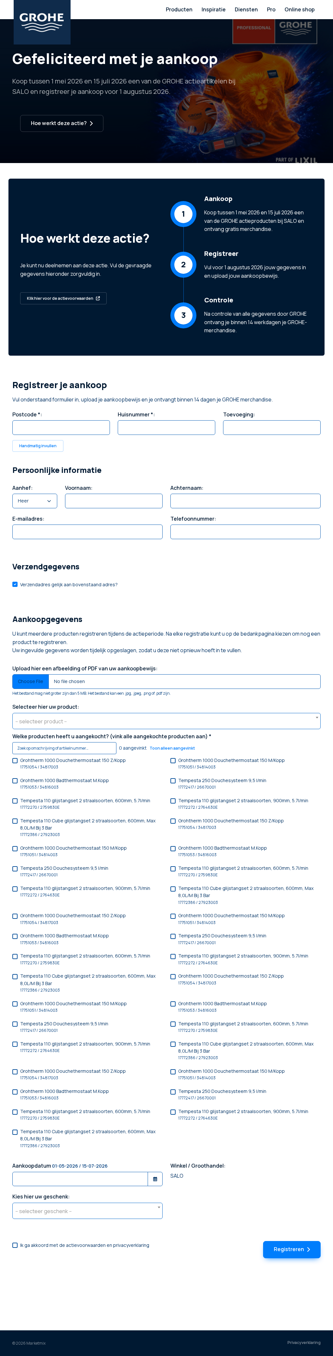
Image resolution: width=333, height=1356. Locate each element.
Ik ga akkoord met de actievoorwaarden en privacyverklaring (84, 1245)
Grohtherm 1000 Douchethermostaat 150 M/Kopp (231, 763)
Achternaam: (187, 487)
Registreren (289, 1249)
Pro (271, 9)
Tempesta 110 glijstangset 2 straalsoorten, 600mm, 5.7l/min (85, 803)
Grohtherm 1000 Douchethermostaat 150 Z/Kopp (73, 763)
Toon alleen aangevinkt (172, 748)
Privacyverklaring (304, 1342)
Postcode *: (27, 414)
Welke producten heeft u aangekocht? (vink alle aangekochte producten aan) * (111, 736)
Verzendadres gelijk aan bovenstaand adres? (69, 584)
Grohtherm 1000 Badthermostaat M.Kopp (64, 783)
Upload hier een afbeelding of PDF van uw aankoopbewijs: (85, 668)
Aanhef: (22, 487)
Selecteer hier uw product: (45, 706)
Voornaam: (79, 487)
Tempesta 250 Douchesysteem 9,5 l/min (222, 783)
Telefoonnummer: (193, 518)
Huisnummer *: (136, 414)
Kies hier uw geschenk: (41, 1196)
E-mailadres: (28, 518)
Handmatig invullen (38, 446)
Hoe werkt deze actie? (59, 123)
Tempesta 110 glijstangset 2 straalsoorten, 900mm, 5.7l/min (243, 803)
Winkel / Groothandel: (198, 1165)
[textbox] (167, 721)
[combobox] (166, 721)
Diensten (246, 9)
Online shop (300, 9)
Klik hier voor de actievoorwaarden (60, 298)
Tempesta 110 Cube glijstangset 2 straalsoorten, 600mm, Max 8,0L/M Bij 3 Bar (87, 827)
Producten (179, 9)
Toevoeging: (239, 414)
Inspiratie (214, 9)
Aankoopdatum (60, 1165)
